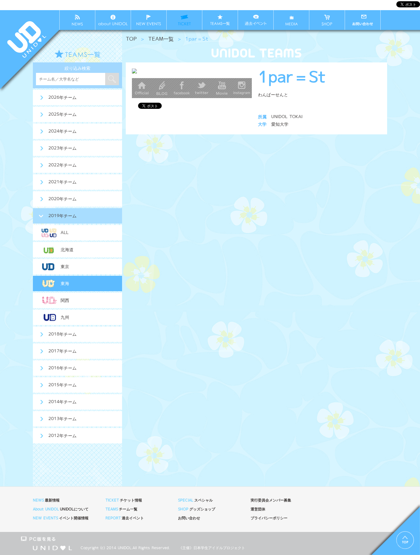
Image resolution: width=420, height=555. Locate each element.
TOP (131, 39)
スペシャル (195, 500)
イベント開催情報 (61, 518)
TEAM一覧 (161, 39)
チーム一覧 (121, 509)
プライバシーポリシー (269, 518)
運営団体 (258, 509)
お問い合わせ (189, 518)
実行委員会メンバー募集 (271, 500)
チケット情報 (123, 500)
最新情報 (46, 500)
